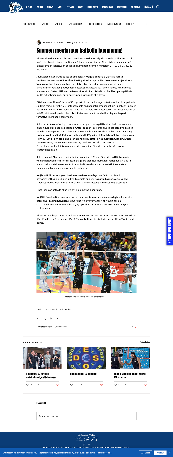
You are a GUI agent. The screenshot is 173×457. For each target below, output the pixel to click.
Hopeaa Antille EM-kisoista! (83, 374)
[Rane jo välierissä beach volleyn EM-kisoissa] (130, 358)
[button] (146, 24)
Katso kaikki (145, 342)
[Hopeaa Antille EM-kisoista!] (86, 358)
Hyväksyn (160, 452)
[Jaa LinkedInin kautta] (51, 318)
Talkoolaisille (95, 23)
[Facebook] (152, 6)
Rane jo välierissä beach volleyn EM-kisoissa (130, 375)
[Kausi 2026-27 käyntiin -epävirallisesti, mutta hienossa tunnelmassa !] (42, 358)
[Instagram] (157, 6)
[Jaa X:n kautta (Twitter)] (44, 318)
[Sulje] (169, 453)
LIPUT (46, 448)
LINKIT (68, 448)
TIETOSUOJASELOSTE (118, 448)
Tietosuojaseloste (104, 452)
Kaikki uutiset (29, 23)
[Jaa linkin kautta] (57, 318)
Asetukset (145, 452)
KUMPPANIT (57, 448)
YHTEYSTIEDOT (81, 448)
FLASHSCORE (98, 448)
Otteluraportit (76, 23)
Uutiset (45, 23)
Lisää (129, 23)
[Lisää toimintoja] (135, 42)
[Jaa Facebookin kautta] (37, 318)
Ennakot (59, 23)
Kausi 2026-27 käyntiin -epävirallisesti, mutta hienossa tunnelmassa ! (41, 375)
